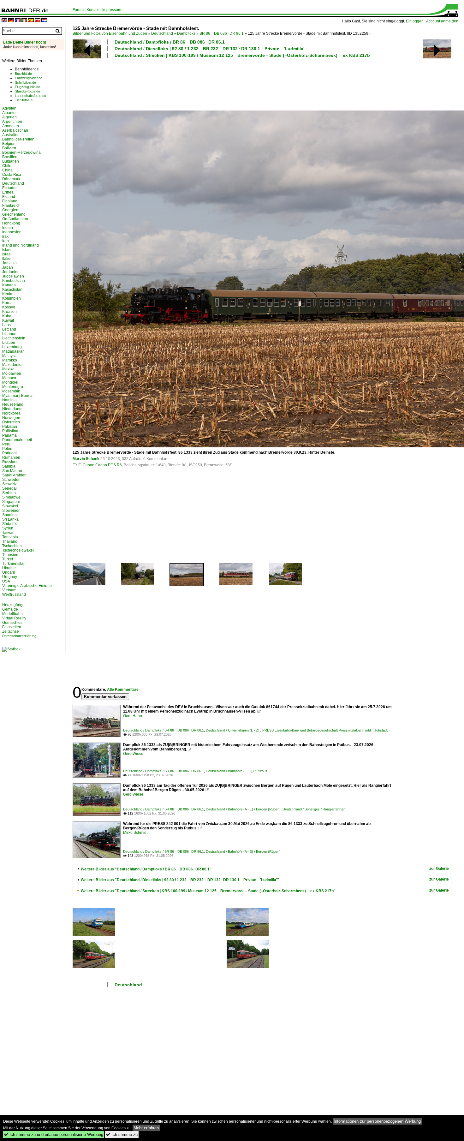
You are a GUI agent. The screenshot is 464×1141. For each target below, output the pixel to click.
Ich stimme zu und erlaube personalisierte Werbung (53, 1134)
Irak (5, 236)
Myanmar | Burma (17, 395)
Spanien (9, 515)
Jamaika (9, 263)
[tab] (262, 869)
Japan (7, 267)
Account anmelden (442, 21)
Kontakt (92, 10)
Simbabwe (11, 497)
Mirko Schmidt (135, 832)
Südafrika (10, 524)
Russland (10, 462)
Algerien (9, 117)
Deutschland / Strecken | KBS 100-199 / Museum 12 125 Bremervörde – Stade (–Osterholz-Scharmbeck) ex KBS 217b (242, 55)
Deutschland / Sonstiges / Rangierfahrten (314, 809)
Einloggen (415, 21)
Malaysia (10, 356)
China (7, 170)
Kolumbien (11, 298)
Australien (11, 135)
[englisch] (4, 20)
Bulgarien (10, 161)
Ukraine (9, 568)
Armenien (10, 126)
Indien (7, 227)
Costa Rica (11, 174)
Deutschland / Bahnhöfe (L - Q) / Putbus (236, 771)
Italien (7, 258)
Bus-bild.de (23, 73)
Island (7, 250)
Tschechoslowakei (18, 550)
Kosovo (8, 307)
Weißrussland (14, 594)
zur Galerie (439, 868)
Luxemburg (12, 347)
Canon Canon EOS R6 (102, 465)
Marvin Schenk (86, 459)
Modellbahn (12, 614)
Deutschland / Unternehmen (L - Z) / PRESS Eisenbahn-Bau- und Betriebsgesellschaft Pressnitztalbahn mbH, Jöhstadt (297, 730)
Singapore (11, 501)
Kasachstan (12, 289)
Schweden (11, 479)
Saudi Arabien (14, 475)
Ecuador (9, 188)
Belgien (8, 143)
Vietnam (9, 590)
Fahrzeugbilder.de (28, 78)
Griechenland (14, 214)
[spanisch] (31, 20)
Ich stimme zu (122, 1134)
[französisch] (18, 20)
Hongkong (11, 223)
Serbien (9, 493)
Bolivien (9, 148)
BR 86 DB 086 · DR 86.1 (221, 33)
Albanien (10, 113)
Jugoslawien (13, 276)
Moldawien (11, 373)
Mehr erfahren (146, 1128)
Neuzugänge (13, 605)
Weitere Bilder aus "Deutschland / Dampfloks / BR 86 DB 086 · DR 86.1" (146, 869)
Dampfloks (186, 33)
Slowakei (10, 506)
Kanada (9, 285)
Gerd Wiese (133, 753)
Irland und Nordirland (20, 245)
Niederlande (13, 409)
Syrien (7, 528)
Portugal (9, 453)
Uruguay (9, 577)
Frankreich (11, 205)
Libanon (9, 334)
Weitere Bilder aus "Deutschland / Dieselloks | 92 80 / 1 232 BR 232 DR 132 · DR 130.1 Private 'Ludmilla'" (180, 880)
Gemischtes (12, 622)
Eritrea (8, 192)
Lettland (9, 329)
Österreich (11, 422)
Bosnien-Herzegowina (21, 152)
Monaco (9, 378)
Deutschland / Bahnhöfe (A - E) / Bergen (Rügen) (243, 809)
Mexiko (8, 369)
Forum (78, 10)
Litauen (8, 342)
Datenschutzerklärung (19, 636)
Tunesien (10, 555)
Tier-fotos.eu (24, 100)
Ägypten (9, 108)
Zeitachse (10, 631)
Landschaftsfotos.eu (30, 96)
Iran (5, 241)
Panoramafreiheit (17, 440)
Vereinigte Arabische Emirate (27, 585)
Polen (7, 448)
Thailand (9, 541)
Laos (6, 325)
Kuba (6, 316)
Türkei (7, 559)
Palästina (10, 431)
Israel (7, 254)
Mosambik (11, 391)
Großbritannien (15, 219)
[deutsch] (11, 20)
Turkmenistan (14, 563)
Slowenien (11, 510)
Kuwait (8, 320)
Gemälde (10, 609)
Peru (6, 444)
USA (6, 581)
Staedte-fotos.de (27, 91)
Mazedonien (13, 364)
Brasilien (9, 157)
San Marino (12, 471)
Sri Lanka (10, 519)
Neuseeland (12, 404)
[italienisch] (24, 20)
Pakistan (9, 426)
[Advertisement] (234, 83)
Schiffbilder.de (25, 82)
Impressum (111, 10)
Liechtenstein (13, 338)
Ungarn (8, 572)
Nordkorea (11, 413)
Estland (8, 196)
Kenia (7, 294)
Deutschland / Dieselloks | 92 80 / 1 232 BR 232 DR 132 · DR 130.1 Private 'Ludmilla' (209, 48)
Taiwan (8, 532)
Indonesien (11, 232)
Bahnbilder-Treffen (18, 139)
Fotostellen (11, 627)
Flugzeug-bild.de (27, 87)
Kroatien (9, 311)
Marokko (9, 360)
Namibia (9, 400)
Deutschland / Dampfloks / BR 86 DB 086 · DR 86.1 (170, 42)
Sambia (8, 466)
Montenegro (12, 387)
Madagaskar (13, 351)
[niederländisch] (44, 20)
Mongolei (10, 382)
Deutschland (162, 33)
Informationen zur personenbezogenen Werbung (377, 1121)
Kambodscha (13, 280)
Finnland (9, 201)
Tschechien (12, 546)
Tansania (10, 537)
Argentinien (12, 121)
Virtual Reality (14, 618)
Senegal (9, 488)
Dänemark (11, 179)
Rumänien (11, 457)
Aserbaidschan (15, 130)
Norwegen (11, 417)
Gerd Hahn (132, 716)
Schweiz (9, 484)
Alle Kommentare (123, 689)
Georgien (10, 210)
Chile (6, 166)
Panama (9, 435)
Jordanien (11, 272)
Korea (7, 303)
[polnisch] (37, 20)
